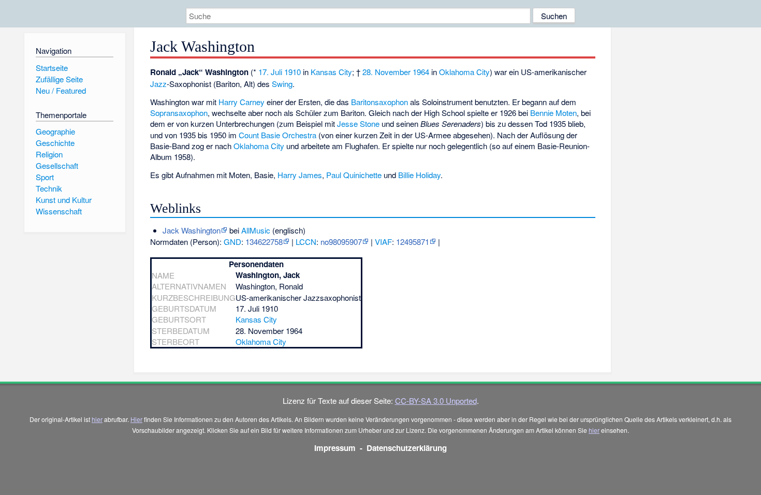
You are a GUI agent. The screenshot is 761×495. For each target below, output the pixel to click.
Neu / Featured (61, 90)
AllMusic (255, 230)
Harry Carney (241, 101)
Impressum (335, 448)
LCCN (306, 241)
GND (232, 241)
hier (97, 419)
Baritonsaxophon (379, 101)
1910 (292, 71)
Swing (282, 83)
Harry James (299, 174)
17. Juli (270, 71)
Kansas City (331, 71)
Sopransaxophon (179, 112)
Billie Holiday (419, 174)
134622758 (264, 241)
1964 (421, 71)
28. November (386, 71)
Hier (136, 419)
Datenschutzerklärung (407, 448)
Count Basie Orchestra (277, 134)
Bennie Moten (553, 112)
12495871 (412, 241)
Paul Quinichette (354, 174)
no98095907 (341, 241)
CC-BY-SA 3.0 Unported (436, 400)
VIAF (383, 241)
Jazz (158, 83)
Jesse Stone (358, 123)
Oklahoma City (464, 71)
